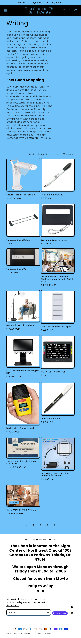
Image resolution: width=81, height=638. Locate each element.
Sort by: (32, 154)
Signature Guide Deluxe (18, 240)
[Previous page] (26, 525)
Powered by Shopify (44, 633)
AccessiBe (12, 605)
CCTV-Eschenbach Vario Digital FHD (22, 372)
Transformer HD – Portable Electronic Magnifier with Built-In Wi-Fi (57, 279)
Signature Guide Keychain (54, 240)
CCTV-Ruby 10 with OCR (53, 372)
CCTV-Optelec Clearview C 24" (22, 510)
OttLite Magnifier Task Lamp (20, 195)
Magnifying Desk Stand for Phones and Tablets (54, 474)
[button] (5, 10)
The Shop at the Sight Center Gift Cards (21, 462)
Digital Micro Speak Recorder (21, 428)
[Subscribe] (48, 612)
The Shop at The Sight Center (24, 633)
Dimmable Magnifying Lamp (20, 325)
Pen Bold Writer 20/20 (52, 195)
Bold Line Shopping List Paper (56, 327)
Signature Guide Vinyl (17, 269)
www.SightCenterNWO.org (34, 138)
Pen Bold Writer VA (50, 418)
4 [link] (54, 525)
